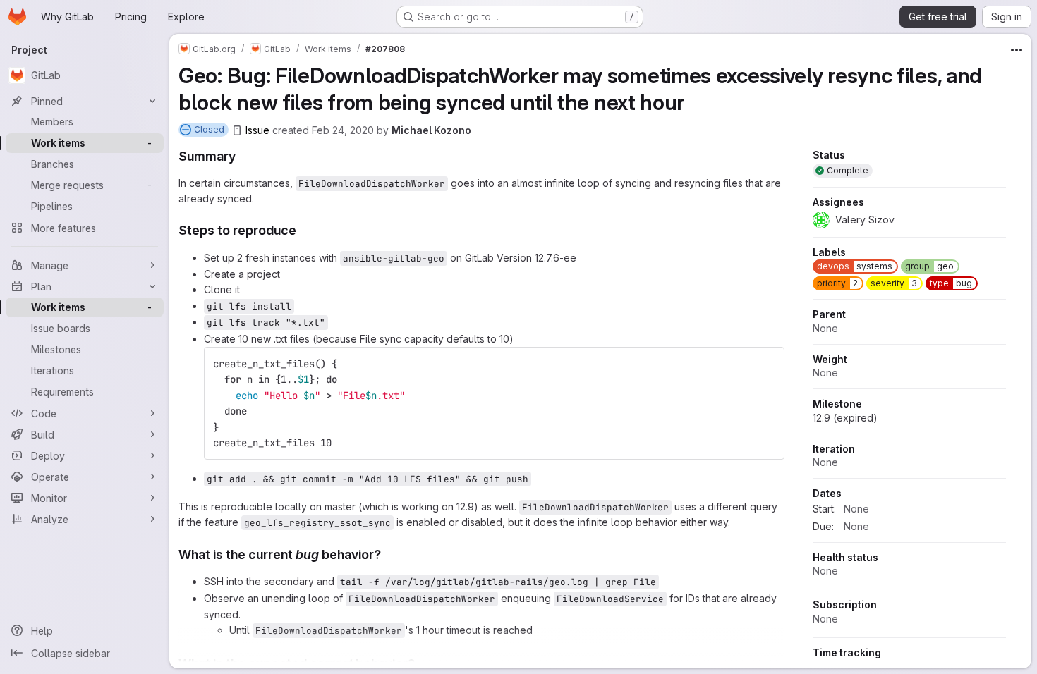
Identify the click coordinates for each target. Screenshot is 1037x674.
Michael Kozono (431, 130)
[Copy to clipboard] (767, 364)
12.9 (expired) (845, 418)
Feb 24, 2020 (343, 130)
